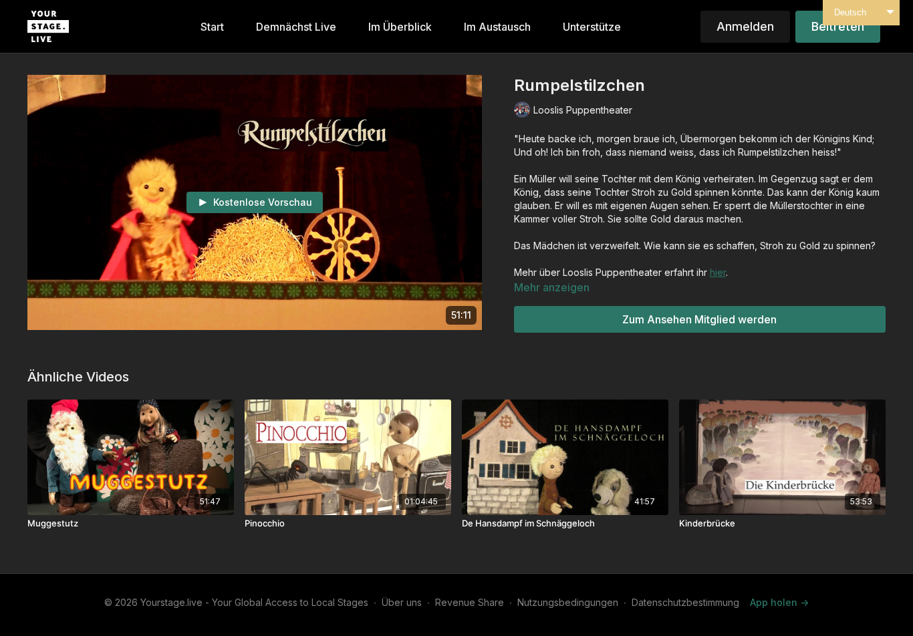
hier (718, 272)
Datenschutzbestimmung (685, 602)
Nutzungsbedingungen (567, 602)
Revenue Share (469, 602)
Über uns (402, 602)
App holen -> (779, 602)
